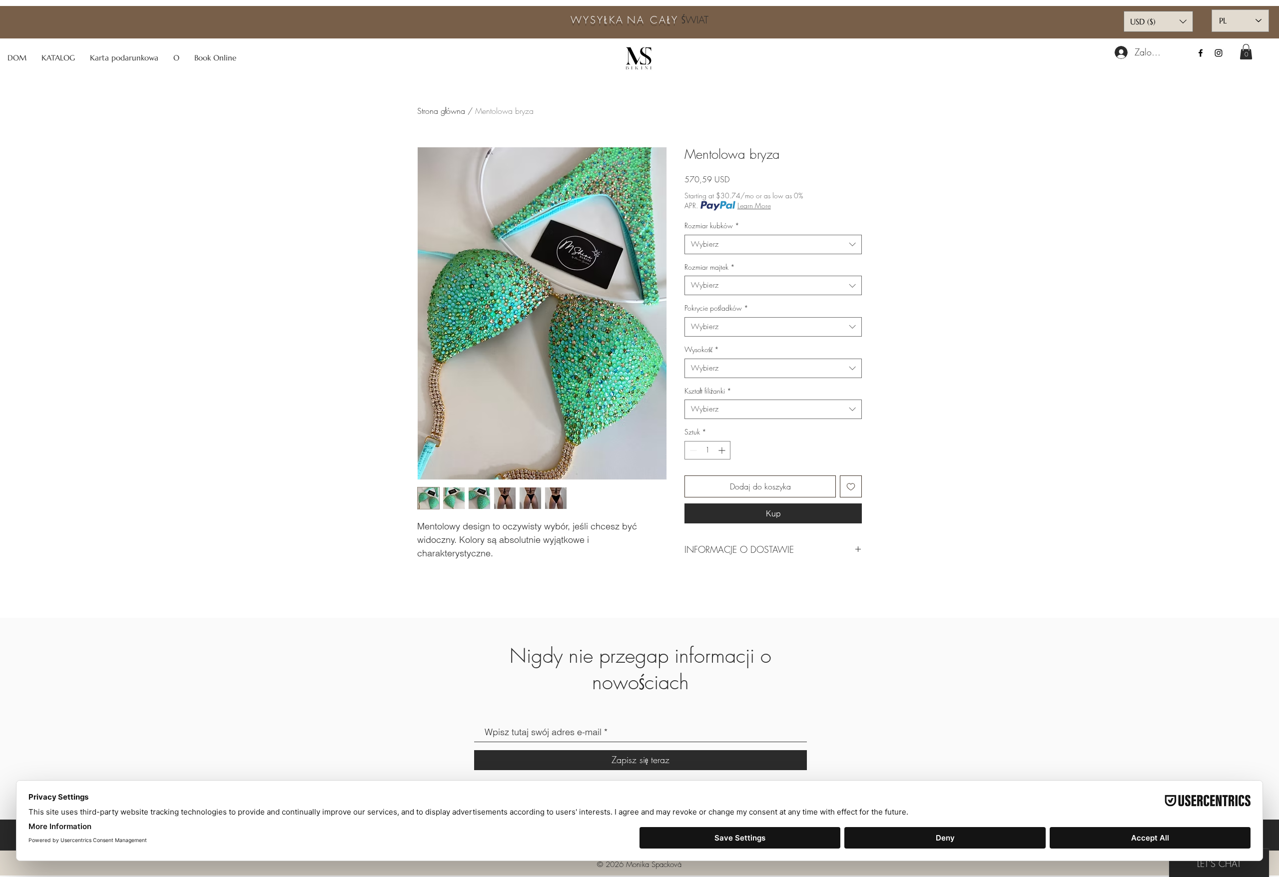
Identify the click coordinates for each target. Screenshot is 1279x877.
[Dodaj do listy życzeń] (851, 486)
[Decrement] (692, 450)
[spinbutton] (707, 450)
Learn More (754, 205)
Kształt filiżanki (707, 391)
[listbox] (1158, 21)
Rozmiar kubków (711, 225)
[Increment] (722, 450)
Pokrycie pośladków (716, 308)
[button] (1246, 51)
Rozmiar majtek (709, 267)
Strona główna (441, 110)
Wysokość (701, 349)
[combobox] (773, 244)
